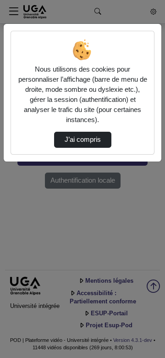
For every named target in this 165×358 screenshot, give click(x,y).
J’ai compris (83, 139)
